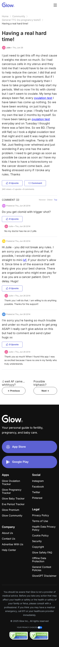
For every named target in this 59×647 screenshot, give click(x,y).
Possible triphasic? (40, 383)
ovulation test (43, 98)
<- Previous (14, 390)
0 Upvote (14, 183)
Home (5, 16)
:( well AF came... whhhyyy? (13, 383)
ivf (24, 260)
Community (18, 16)
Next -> (45, 390)
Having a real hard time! (15, 23)
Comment (36, 183)
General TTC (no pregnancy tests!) (21, 19)
